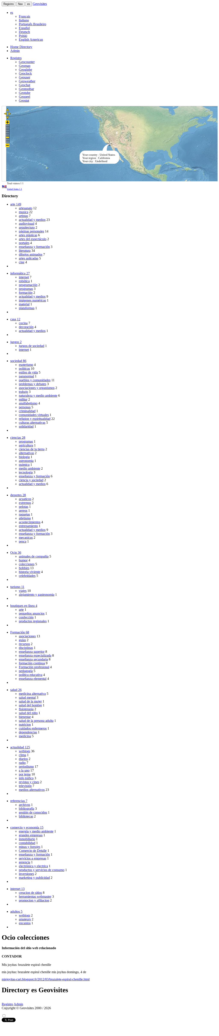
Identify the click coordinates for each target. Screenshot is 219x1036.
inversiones (26, 874)
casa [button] (15, 319)
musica (23, 212)
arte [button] (15, 204)
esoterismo (26, 364)
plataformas (26, 308)
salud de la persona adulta (36, 720)
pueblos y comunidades (34, 380)
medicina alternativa (32, 693)
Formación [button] (19, 632)
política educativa (30, 675)
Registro (8, 4)
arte (21, 609)
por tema (25, 774)
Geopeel (24, 96)
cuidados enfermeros (33, 728)
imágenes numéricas (32, 300)
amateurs (25, 919)
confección (26, 617)
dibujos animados (30, 254)
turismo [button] (17, 587)
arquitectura (27, 227)
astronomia (26, 461)
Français (24, 16)
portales (24, 243)
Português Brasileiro (32, 24)
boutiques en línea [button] (23, 606)
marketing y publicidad (34, 877)
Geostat (24, 100)
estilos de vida (28, 372)
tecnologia (26, 472)
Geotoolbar (26, 89)
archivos (24, 805)
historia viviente (29, 572)
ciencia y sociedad (31, 480)
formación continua (32, 663)
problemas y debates (32, 384)
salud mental (27, 697)
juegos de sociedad (31, 346)
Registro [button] (16, 58)
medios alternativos (32, 790)
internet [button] (17, 889)
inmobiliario (27, 839)
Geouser (24, 77)
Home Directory (21, 47)
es (28, 4)
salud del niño (28, 713)
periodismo (26, 766)
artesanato (25, 208)
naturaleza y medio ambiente (38, 395)
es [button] (11, 12)
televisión (25, 786)
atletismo (25, 518)
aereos (23, 510)
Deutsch (24, 32)
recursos (24, 644)
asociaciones (27, 636)
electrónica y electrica (33, 866)
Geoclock (25, 73)
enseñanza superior (31, 651)
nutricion (25, 724)
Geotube (24, 93)
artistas (23, 216)
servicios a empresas (32, 858)
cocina (23, 323)
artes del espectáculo (32, 239)
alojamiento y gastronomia (36, 594)
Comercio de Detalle (33, 850)
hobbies (24, 568)
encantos (25, 923)
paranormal (26, 376)
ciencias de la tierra (31, 449)
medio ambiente (29, 468)
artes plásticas (28, 235)
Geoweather (27, 81)
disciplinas (26, 648)
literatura (25, 250)
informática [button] (20, 273)
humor (23, 560)
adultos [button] (16, 911)
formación (26, 292)
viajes (23, 591)
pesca (22, 541)
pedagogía (26, 671)
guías (22, 640)
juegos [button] (16, 342)
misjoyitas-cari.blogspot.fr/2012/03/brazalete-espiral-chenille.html (46, 979)
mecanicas (26, 537)
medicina (25, 736)
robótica (24, 281)
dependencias (28, 732)
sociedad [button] (18, 361)
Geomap (24, 66)
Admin (15, 51)
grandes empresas (31, 835)
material (24, 304)
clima (22, 755)
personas (25, 407)
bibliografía (26, 808)
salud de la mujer (30, 701)
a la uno (24, 770)
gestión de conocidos (33, 812)
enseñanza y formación (34, 247)
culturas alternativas (32, 422)
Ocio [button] (15, 552)
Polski (23, 36)
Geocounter (27, 62)
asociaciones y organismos (37, 388)
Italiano (24, 20)
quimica (24, 464)
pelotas (23, 506)
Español (24, 28)
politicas (24, 368)
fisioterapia (26, 709)
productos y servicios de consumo (41, 870)
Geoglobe (25, 69)
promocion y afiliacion (34, 900)
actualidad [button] (20, 747)
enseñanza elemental (32, 678)
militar (23, 399)
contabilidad (27, 843)
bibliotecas (26, 816)
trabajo (23, 392)
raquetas (24, 514)
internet (24, 277)
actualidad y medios (32, 220)
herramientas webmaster (35, 896)
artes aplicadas (28, 258)
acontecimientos (29, 522)
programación (28, 285)
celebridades (27, 576)
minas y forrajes (29, 847)
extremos (25, 503)
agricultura (26, 445)
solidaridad (26, 426)
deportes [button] (18, 495)
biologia (24, 457)
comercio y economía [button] (26, 827)
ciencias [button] (17, 437)
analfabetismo (28, 403)
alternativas (26, 453)
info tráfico (26, 778)
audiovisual (26, 223)
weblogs (24, 751)
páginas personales (31, 231)
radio (22, 763)
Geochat (24, 85)
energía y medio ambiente (36, 831)
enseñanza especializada (35, 655)
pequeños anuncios (31, 613)
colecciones (26, 564)
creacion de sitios (30, 892)
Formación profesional (34, 667)
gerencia (24, 862)
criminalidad (27, 411)
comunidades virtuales (34, 415)
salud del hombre (30, 705)
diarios (23, 759)
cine (21, 262)
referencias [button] (18, 801)
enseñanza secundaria (33, 659)
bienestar (25, 717)
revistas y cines (29, 782)
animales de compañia (34, 556)
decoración (26, 327)
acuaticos (25, 499)
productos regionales (33, 621)
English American (31, 39)
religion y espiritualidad (34, 419)
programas (26, 289)
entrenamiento (28, 526)
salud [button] (16, 690)
